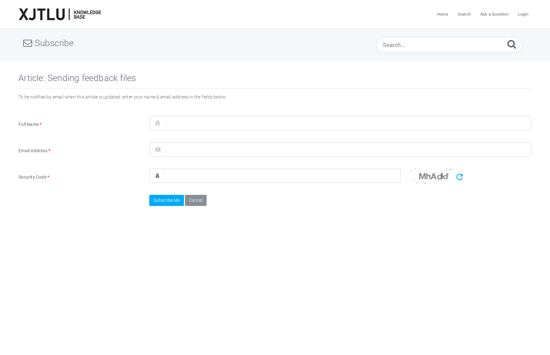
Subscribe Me (166, 200)
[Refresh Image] (459, 177)
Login (523, 14)
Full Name (30, 124)
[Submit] (511, 44)
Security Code (33, 177)
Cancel (195, 200)
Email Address (34, 150)
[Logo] (59, 14)
